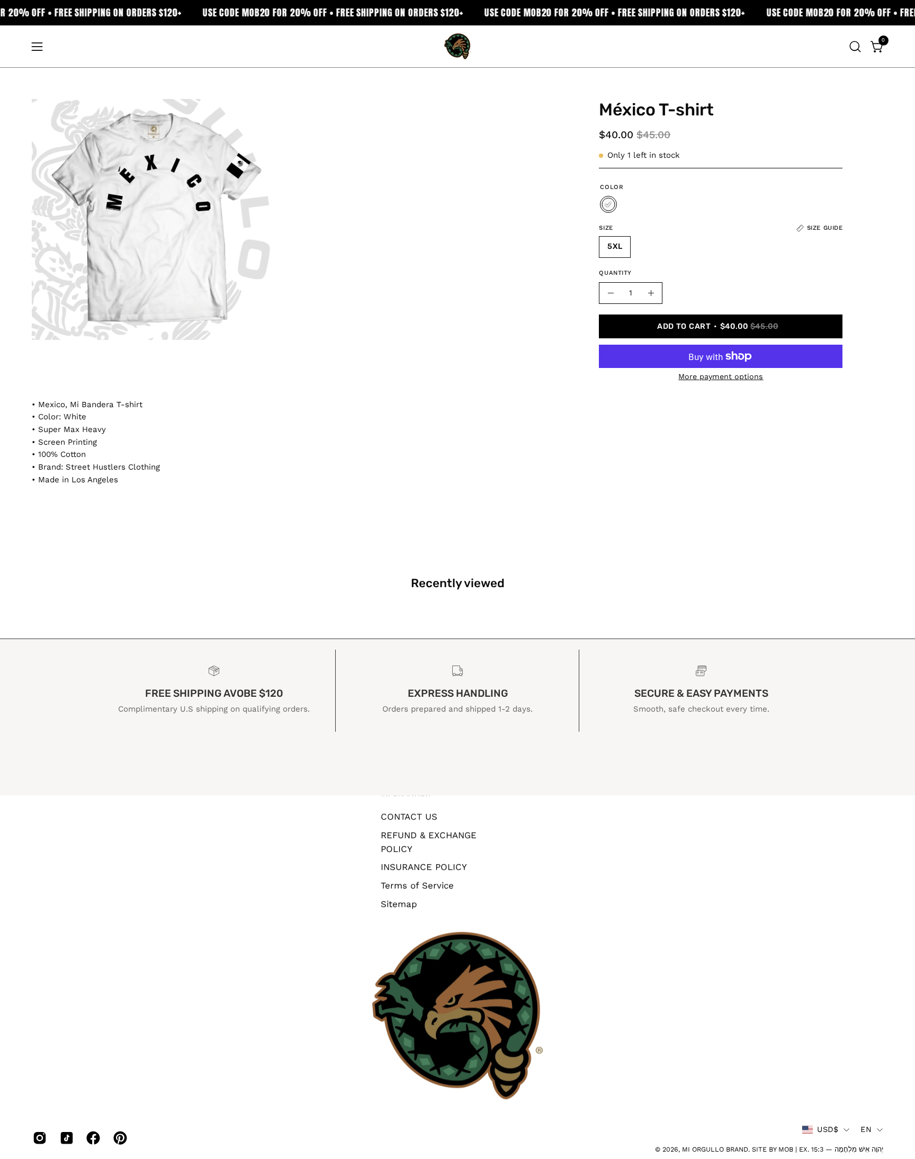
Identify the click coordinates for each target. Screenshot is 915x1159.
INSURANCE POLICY (424, 866)
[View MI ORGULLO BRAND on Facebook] (91, 1138)
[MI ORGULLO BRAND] (457, 46)
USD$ (827, 1129)
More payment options (720, 376)
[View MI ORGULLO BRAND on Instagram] (38, 1138)
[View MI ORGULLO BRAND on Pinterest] (118, 1138)
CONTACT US (409, 816)
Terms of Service (417, 885)
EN (866, 1129)
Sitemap (399, 903)
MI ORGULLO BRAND (715, 1149)
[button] (855, 46)
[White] (608, 204)
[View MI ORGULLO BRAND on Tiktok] (65, 1138)
